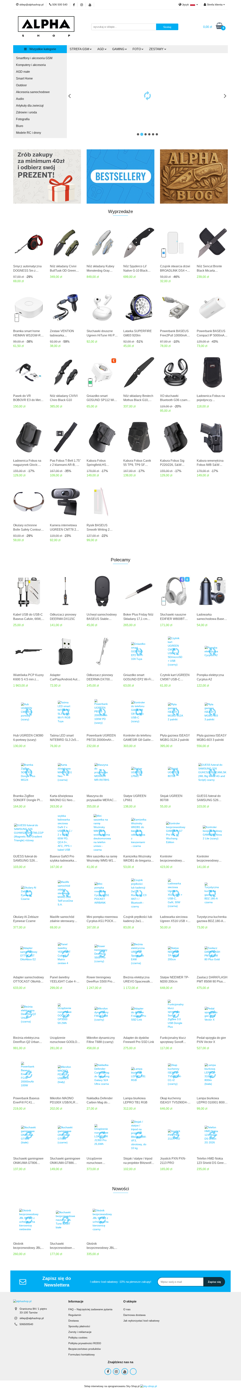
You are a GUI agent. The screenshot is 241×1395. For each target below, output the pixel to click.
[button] (75, 1302)
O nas (126, 1309)
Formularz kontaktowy (81, 1354)
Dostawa (73, 1320)
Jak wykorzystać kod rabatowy (141, 1320)
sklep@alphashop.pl (32, 1318)
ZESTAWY (156, 49)
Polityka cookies (77, 1337)
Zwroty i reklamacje (80, 1331)
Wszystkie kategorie (42, 49)
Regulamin (74, 1314)
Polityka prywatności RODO (84, 1343)
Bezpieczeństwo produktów (84, 1348)
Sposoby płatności (79, 1326)
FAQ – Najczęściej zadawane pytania (90, 1309)
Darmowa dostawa (134, 1314)
